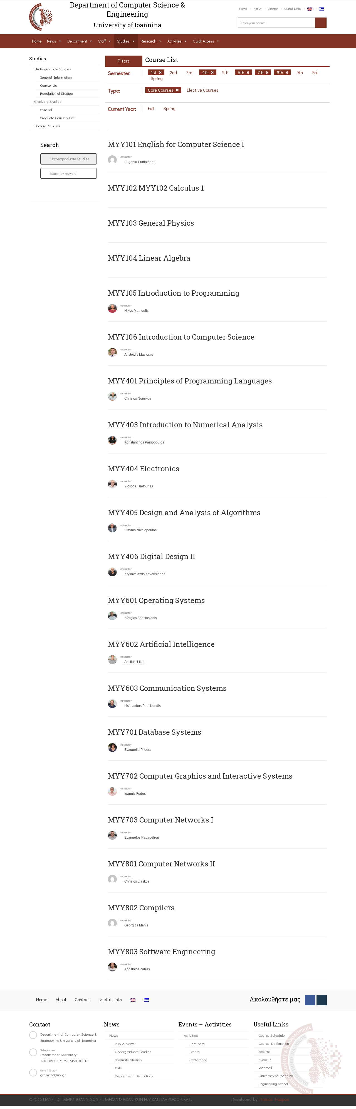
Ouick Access (203, 41)
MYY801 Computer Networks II (161, 863)
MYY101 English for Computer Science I (176, 144)
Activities (174, 41)
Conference (198, 1059)
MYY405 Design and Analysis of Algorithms (184, 512)
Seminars (196, 1043)
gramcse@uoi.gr (53, 1074)
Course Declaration (274, 1043)
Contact (273, 8)
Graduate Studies (47, 101)
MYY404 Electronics (143, 468)
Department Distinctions (134, 1075)
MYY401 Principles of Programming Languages (190, 380)
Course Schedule (272, 1035)
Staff (102, 41)
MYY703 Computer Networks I (160, 819)
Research (148, 41)
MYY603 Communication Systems (167, 688)
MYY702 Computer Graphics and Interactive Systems (200, 776)
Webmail (265, 1067)
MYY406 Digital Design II (151, 556)
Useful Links (292, 8)
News (51, 41)
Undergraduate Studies (52, 68)
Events (194, 1051)
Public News (124, 1043)
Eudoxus (265, 1059)
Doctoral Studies (47, 125)
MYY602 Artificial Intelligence (161, 644)
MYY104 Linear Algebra (149, 258)
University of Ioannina (276, 1075)
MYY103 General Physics (151, 223)
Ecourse (265, 1051)
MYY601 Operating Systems (156, 600)
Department (77, 41)
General (46, 109)
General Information (56, 77)
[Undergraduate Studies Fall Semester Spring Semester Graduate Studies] (68, 159)
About (257, 8)
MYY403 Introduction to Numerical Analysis (185, 424)
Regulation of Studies (56, 93)
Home (243, 8)
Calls (118, 1067)
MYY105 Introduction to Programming (173, 293)
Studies (123, 41)
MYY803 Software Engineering (161, 951)
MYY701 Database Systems (154, 732)
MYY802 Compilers (141, 907)
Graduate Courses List (57, 117)
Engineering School (273, 1083)
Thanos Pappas (273, 1099)
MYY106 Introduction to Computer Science (181, 337)
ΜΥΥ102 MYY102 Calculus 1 (156, 188)
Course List (49, 85)
